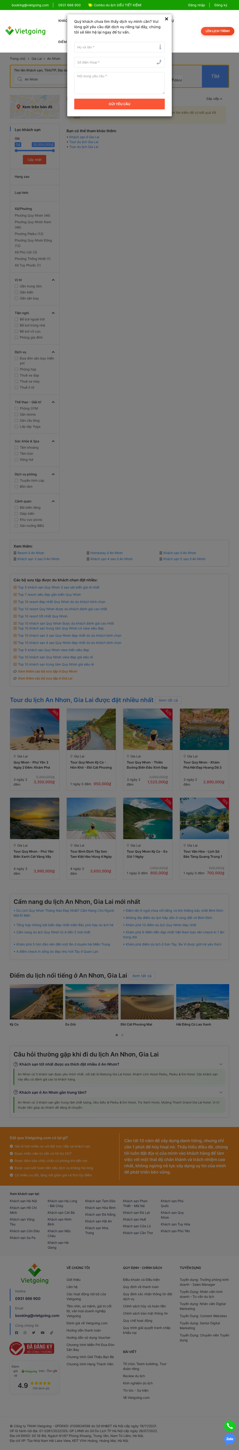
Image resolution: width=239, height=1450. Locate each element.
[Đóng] (166, 19)
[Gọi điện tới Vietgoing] (229, 1426)
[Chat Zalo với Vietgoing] (229, 1439)
